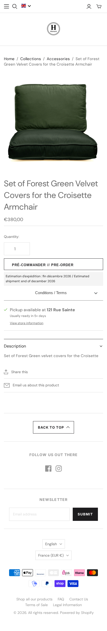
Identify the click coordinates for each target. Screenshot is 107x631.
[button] (26, 6)
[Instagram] (59, 468)
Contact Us (78, 599)
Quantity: (11, 236)
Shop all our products (34, 599)
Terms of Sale (36, 604)
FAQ (61, 599)
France (51, 555)
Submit (85, 514)
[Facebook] (48, 468)
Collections (30, 58)
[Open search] (14, 6)
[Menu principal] (6, 6)
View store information (26, 323)
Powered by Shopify (77, 612)
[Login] (89, 6)
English (51, 544)
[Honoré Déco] (53, 28)
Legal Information (67, 604)
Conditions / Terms (51, 292)
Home (9, 58)
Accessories (58, 58)
